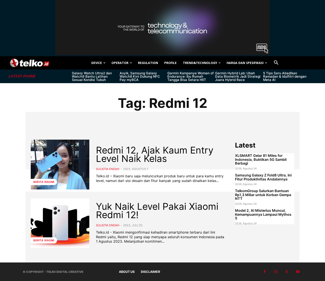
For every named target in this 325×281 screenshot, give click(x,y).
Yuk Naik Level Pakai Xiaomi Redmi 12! (157, 210)
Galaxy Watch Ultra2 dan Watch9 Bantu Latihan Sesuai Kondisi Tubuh (92, 76)
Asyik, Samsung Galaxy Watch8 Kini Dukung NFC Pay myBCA (140, 76)
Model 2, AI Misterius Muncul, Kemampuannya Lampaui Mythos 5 (263, 214)
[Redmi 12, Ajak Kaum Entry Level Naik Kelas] (60, 164)
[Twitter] (286, 271)
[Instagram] (275, 271)
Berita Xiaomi (43, 182)
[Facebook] (264, 271)
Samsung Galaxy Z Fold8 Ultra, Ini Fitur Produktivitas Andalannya (263, 177)
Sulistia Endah (107, 169)
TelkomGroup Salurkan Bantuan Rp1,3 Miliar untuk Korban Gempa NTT (263, 195)
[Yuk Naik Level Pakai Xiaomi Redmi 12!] (60, 223)
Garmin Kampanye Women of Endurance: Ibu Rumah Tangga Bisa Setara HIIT (190, 76)
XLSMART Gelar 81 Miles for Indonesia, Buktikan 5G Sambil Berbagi (261, 159)
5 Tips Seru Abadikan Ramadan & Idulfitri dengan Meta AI (284, 76)
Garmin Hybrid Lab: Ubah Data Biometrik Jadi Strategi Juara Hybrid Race (237, 76)
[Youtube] (297, 271)
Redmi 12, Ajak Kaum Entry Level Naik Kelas (154, 154)
